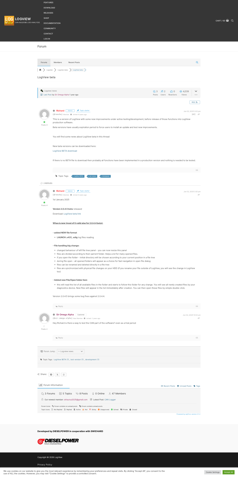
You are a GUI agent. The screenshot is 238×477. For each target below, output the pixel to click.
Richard (60, 110)
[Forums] (40, 70)
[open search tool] (232, 20)
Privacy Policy (44, 464)
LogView (23, 19)
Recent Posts (74, 62)
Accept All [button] (228, 472)
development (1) (92, 359)
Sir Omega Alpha (62, 95)
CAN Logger (110, 399)
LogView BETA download (65, 151)
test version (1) (77, 359)
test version (93, 176)
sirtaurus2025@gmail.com (75, 399)
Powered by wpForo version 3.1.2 (188, 414)
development (105, 176)
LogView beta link (72, 213)
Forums (44, 62)
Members (58, 62)
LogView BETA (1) (61, 359)
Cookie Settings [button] (213, 472)
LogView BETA (78, 176)
